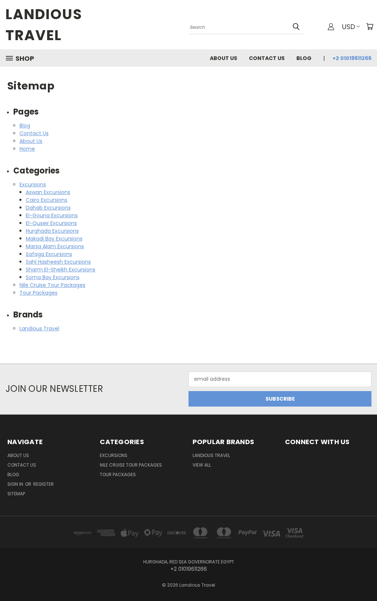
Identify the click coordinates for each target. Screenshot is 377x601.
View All (202, 465)
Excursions (33, 184)
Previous (366, 578)
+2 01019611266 (351, 58)
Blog (303, 58)
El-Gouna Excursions (52, 215)
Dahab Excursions (48, 207)
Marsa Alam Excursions (55, 246)
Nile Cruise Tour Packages (52, 285)
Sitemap (16, 494)
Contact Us (267, 58)
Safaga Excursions (49, 254)
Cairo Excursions (46, 200)
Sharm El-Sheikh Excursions (60, 269)
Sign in (15, 484)
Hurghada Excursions (52, 231)
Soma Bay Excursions (53, 277)
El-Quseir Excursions (51, 223)
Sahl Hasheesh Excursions (58, 262)
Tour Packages (38, 292)
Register (43, 484)
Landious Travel (39, 328)
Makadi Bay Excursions (54, 238)
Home (27, 148)
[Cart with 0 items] (369, 26)
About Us (223, 58)
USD (348, 26)
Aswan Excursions (48, 192)
